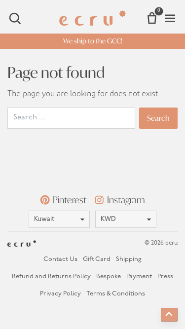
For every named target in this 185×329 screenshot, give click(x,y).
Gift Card (97, 259)
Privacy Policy (60, 294)
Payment (139, 276)
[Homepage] (92, 18)
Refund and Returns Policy (51, 276)
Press (165, 276)
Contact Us (60, 259)
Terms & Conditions (115, 294)
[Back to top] (169, 315)
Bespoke (108, 276)
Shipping (129, 259)
